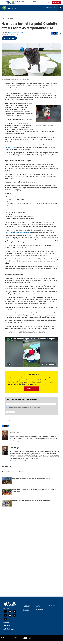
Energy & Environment (7, 18)
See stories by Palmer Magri (19, 461)
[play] (4, 8)
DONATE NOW (31, 389)
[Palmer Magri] (5, 450)
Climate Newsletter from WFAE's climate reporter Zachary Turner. (23, 407)
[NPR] (3, 638)
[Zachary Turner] (5, 435)
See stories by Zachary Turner (19, 441)
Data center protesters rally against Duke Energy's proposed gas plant (31, 500)
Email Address (9, 402)
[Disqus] (31, 536)
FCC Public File (39, 609)
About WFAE (26, 602)
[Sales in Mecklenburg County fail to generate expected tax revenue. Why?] (7, 480)
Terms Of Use (52, 605)
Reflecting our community (26, 606)
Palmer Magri (19, 32)
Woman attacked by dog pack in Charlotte (13, 472)
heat (23, 420)
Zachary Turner (11, 32)
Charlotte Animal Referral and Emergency (17, 232)
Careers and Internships (26, 610)
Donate (56, 2)
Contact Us (38, 602)
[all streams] (60, 8)
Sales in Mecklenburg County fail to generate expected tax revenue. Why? (32, 478)
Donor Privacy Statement (39, 606)
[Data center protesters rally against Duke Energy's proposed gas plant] (7, 503)
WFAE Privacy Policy (53, 602)
